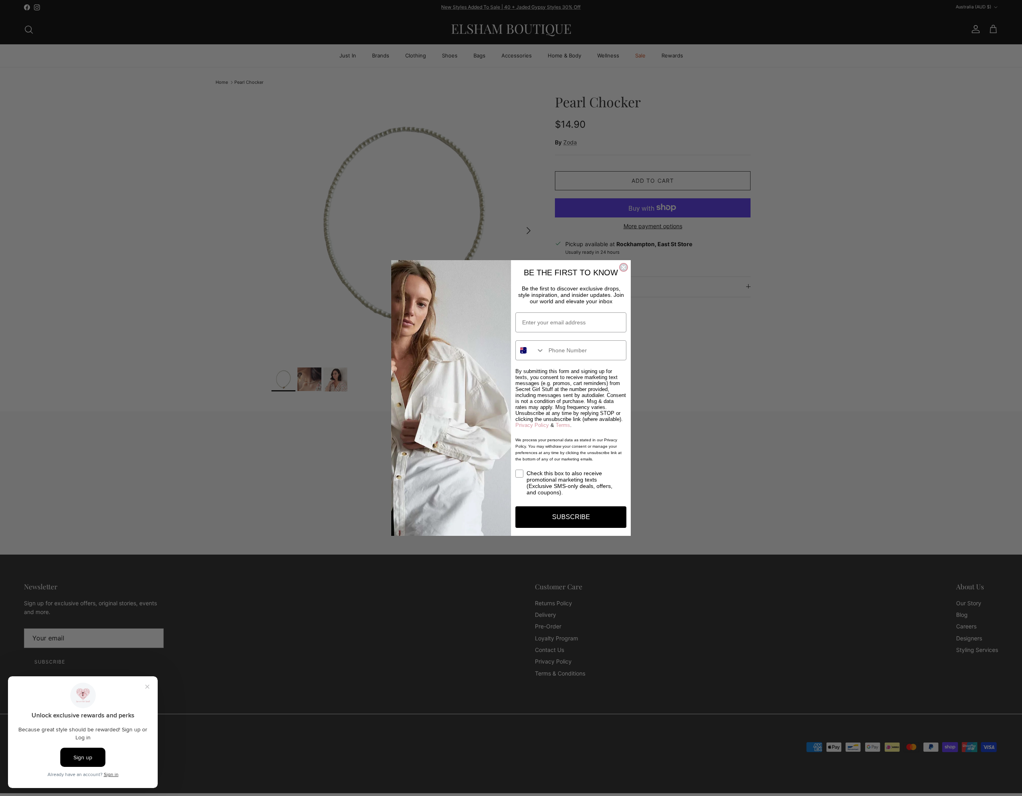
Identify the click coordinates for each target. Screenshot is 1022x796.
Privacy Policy (532, 425)
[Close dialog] (624, 267)
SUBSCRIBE (571, 517)
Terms (563, 425)
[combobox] (530, 350)
